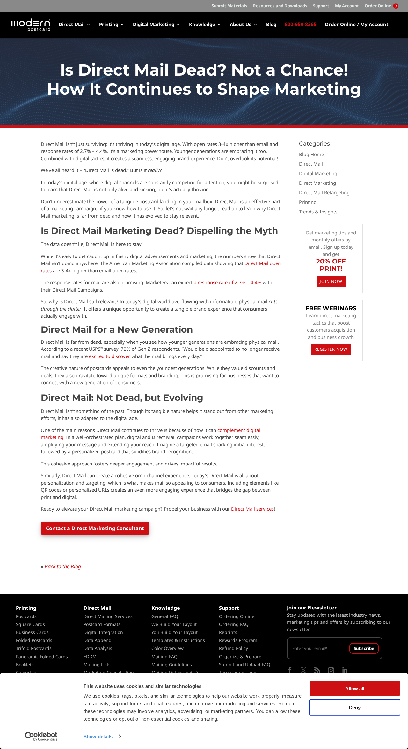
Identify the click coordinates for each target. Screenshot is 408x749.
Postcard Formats (102, 624)
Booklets (25, 664)
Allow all (354, 688)
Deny (355, 707)
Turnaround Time (237, 672)
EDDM (90, 656)
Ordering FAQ (234, 624)
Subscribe (364, 648)
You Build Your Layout (174, 632)
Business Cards (32, 632)
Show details (98, 736)
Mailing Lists (97, 664)
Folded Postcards (34, 640)
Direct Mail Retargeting (324, 192)
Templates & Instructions (178, 640)
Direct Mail (71, 24)
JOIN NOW (331, 281)
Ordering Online (236, 616)
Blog (271, 24)
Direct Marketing (317, 183)
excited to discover (109, 356)
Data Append (98, 640)
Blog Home (311, 154)
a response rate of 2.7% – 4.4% (227, 282)
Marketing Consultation (109, 672)
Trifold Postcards (34, 648)
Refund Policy (233, 648)
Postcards (26, 616)
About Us (240, 24)
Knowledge (202, 24)
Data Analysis (98, 648)
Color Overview (167, 648)
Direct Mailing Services (108, 616)
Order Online (378, 6)
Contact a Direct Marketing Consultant (95, 528)
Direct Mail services (252, 509)
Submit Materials (229, 6)
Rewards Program (238, 640)
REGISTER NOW (330, 349)
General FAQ (164, 616)
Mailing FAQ (164, 656)
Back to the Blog (63, 566)
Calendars (27, 672)
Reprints (228, 632)
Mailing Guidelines (171, 664)
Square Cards (30, 624)
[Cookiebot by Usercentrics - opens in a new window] (41, 736)
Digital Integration (103, 632)
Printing (108, 24)
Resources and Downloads (280, 6)
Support (321, 6)
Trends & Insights (318, 211)
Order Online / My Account (357, 24)
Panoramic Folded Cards (42, 656)
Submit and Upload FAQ (244, 664)
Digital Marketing (153, 24)
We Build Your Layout (174, 624)
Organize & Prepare (240, 656)
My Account (347, 6)
